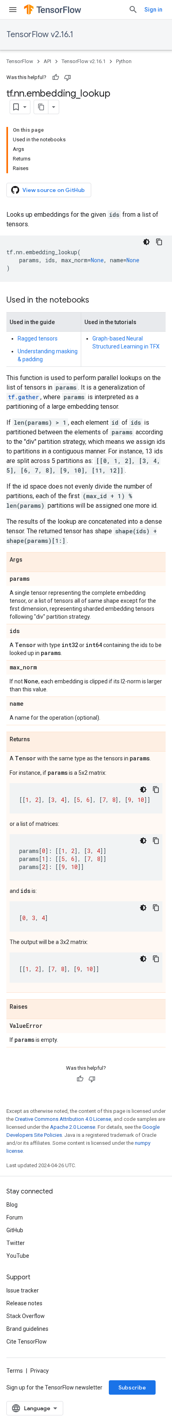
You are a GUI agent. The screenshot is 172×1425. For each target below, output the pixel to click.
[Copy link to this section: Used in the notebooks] (97, 300)
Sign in (153, 9)
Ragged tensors (38, 338)
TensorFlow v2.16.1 (39, 35)
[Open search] (133, 9)
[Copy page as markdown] (41, 107)
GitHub (14, 1230)
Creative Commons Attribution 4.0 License (63, 1119)
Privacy (39, 1371)
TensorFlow (19, 61)
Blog (12, 1204)
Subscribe (132, 1387)
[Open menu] (13, 9)
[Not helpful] (68, 77)
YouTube (17, 1256)
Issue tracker (22, 1290)
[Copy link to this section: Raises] (36, 1007)
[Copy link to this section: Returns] (38, 739)
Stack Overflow (25, 1316)
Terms (14, 1371)
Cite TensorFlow (26, 1341)
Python (124, 61)
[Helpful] (56, 77)
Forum (14, 1217)
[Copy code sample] (159, 242)
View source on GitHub (53, 190)
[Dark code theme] (146, 242)
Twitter (15, 1243)
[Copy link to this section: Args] (30, 560)
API (47, 61)
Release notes (24, 1303)
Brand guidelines (27, 1329)
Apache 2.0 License (72, 1127)
